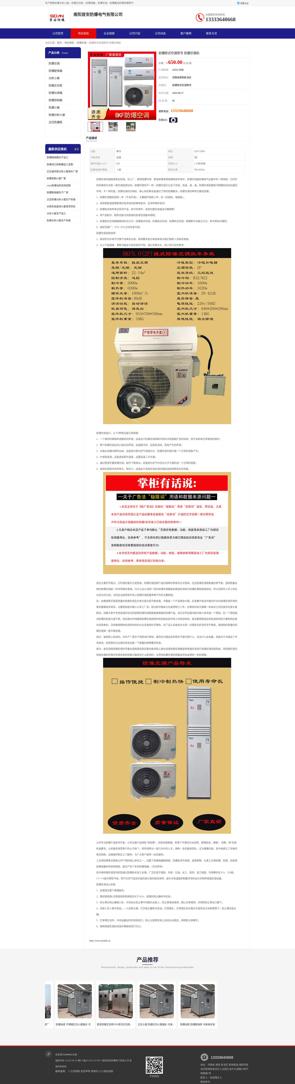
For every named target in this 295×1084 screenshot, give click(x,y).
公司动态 (160, 33)
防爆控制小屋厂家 (56, 178)
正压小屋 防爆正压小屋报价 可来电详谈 (110, 1024)
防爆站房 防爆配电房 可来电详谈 (149, 1024)
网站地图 (108, 1071)
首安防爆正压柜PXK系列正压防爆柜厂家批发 (72, 1024)
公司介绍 (134, 33)
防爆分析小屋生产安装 (59, 220)
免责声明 (85, 1071)
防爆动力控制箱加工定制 (60, 164)
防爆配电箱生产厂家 (57, 192)
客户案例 (185, 33)
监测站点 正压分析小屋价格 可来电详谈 (192, 1024)
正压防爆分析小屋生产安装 (61, 199)
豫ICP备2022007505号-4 (90, 1060)
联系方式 (211, 33)
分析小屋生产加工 (56, 213)
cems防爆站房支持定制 (59, 185)
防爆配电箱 (55, 70)
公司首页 (57, 33)
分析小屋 (54, 78)
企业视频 (109, 33)
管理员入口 (97, 1071)
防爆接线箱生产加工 (57, 157)
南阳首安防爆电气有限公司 (115, 1060)
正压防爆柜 (55, 122)
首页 (59, 43)
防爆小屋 (54, 107)
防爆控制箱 (55, 100)
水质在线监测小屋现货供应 (61, 206)
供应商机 (83, 33)
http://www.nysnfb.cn (99, 940)
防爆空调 (81, 43)
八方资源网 (74, 1071)
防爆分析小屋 (57, 114)
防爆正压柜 (55, 85)
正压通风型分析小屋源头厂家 (62, 171)
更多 (76, 149)
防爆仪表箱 (55, 92)
